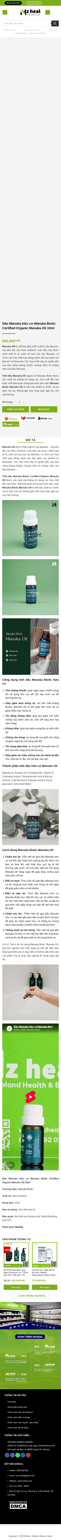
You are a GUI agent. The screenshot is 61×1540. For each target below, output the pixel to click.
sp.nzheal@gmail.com (25, 1476)
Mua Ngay (16, 1287)
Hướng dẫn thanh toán (17, 1407)
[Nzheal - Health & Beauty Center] (30, 12)
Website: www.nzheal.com (20, 1481)
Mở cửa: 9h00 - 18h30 (19, 1486)
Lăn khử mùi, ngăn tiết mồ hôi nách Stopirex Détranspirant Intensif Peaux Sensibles (44, 1272)
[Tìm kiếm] (55, 23)
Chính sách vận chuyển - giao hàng (23, 1422)
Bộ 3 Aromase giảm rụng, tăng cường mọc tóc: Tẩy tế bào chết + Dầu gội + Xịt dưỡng (16, 1272)
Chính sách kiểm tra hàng (19, 1417)
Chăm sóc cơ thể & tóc (37, 33)
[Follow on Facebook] (7, 1455)
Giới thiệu (12, 1402)
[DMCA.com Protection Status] (18, 1505)
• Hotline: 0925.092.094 (18, 1470)
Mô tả (31, 440)
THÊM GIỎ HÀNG (15, 409)
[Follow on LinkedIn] (23, 1455)
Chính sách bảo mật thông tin (20, 1412)
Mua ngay (44, 409)
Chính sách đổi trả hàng (18, 1428)
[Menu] (5, 12)
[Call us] (17, 1455)
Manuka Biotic (25, 1189)
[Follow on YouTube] (28, 1455)
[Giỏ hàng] (47, 12)
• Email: (11, 1476)
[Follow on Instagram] (12, 1455)
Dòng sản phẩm (21, 33)
